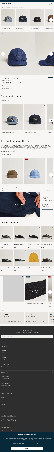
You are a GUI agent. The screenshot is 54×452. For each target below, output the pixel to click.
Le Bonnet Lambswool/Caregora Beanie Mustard (32, 267)
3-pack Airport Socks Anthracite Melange (34, 303)
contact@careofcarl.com (11, 420)
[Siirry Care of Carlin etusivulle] (6, 3)
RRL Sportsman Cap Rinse (30, 132)
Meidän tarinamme (5, 352)
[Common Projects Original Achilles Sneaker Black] (6, 266)
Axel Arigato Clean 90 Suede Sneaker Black (20, 244)
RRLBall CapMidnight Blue (6, 28)
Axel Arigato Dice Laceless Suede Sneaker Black (33, 244)
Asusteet (4, 33)
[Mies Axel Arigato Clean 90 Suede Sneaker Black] (20, 234)
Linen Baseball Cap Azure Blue (31, 187)
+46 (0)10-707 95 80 (9, 419)
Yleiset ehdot (3, 357)
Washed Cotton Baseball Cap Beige (9, 187)
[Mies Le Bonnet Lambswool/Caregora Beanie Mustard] (33, 257)
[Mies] (13, 288)
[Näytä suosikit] (47, 3)
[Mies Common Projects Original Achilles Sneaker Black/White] (20, 257)
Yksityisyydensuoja (5, 364)
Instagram (3, 397)
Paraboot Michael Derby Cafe (46, 267)
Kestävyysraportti (4, 366)
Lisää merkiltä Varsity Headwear (16, 141)
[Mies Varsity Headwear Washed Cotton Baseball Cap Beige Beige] (12, 171)
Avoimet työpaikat (5, 362)
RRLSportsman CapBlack (34, 28)
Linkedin (3, 404)
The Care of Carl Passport (27, 0)
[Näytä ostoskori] (49, 3)
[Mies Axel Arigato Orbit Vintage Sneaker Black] (47, 234)
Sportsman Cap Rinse (19, 28)
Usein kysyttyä (4, 381)
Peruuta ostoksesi (5, 383)
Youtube (2, 402)
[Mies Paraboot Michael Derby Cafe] (47, 257)
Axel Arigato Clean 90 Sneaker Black (5, 244)
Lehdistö (3, 359)
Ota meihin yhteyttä (5, 378)
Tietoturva (3, 355)
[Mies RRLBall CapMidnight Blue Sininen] (12, 117)
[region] (27, 318)
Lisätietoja (46, 211)
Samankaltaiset (12, 96)
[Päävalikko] (51, 4)
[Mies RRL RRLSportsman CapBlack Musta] (37, 17)
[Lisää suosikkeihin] (21, 105)
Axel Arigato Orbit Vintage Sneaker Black (46, 244)
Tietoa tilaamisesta (5, 376)
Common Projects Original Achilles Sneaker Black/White (19, 267)
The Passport (4, 350)
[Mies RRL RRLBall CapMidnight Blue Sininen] (8, 17)
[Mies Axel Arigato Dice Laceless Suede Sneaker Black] (33, 234)
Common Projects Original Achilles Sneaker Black (6, 267)
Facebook (3, 399)
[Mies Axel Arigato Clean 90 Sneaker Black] (6, 234)
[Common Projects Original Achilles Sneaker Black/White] (20, 266)
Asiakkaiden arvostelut (6, 385)
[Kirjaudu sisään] (44, 4)
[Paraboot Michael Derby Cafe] (47, 266)
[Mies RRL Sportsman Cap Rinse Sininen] (23, 17)
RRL (2, 27)
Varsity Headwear (6, 80)
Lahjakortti (3, 388)
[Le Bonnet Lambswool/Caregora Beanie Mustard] (33, 266)
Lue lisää (31, 439)
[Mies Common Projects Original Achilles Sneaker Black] (6, 257)
